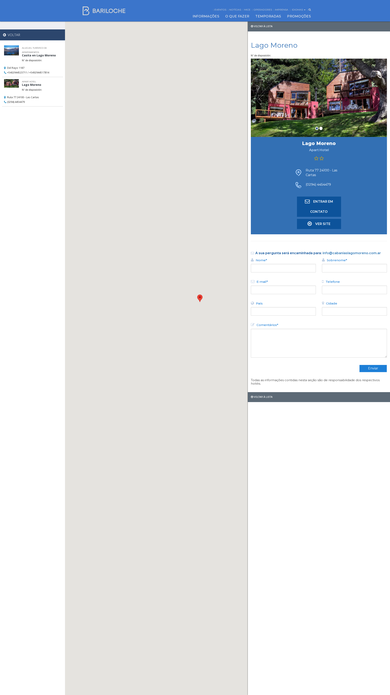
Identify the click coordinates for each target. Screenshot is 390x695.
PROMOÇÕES (299, 16)
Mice (247, 9)
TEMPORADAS (268, 16)
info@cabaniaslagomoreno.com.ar (352, 253)
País (259, 303)
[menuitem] (206, 16)
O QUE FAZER (237, 16)
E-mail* (262, 282)
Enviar (373, 368)
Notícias (235, 9)
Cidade (331, 303)
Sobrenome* (337, 260)
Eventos (220, 9)
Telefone (333, 282)
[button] (200, 298)
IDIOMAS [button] (297, 9)
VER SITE (322, 224)
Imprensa (281, 9)
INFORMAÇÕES (206, 16)
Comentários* (267, 325)
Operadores (263, 9)
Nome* (261, 260)
